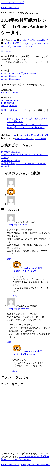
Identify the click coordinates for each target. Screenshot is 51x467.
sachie (13, 40)
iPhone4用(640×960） (11, 79)
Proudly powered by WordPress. (35, 464)
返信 (9, 259)
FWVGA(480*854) (10, 92)
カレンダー (40, 138)
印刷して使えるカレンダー (14, 110)
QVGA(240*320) (9, 105)
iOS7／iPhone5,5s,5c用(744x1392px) (18, 73)
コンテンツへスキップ (12, 2)
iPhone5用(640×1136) (11, 76)
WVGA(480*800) (9, 100)
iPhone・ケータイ (24, 138)
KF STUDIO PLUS (10, 7)
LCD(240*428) (8, 103)
